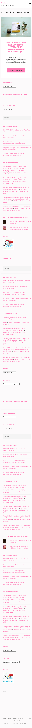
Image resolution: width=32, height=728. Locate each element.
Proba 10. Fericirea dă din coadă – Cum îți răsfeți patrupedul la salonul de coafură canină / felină (16, 199)
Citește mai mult (16, 70)
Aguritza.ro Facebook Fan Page (15, 94)
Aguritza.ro (4, 3)
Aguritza (21, 34)
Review (24, 42)
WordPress (23, 723)
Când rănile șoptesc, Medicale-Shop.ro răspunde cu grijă (15, 191)
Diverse (8, 42)
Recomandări (16, 42)
